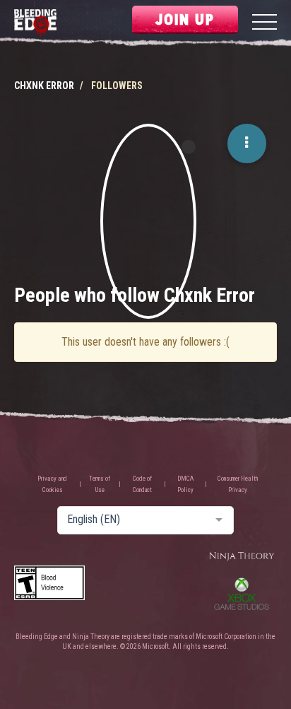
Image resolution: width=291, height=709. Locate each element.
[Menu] (264, 23)
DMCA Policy (185, 484)
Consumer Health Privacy (238, 484)
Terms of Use (99, 484)
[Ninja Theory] (241, 557)
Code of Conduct (142, 484)
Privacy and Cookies (52, 484)
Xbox (241, 594)
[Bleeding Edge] (35, 23)
